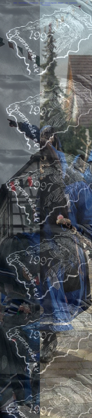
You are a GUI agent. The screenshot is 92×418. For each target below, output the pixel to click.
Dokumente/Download (33, 2)
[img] (46, 209)
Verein (41, 2)
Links (67, 2)
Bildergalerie (60, 2)
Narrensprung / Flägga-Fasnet (51, 2)
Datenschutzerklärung (46, 4)
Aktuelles (15, 2)
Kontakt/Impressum (73, 2)
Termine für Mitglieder (23, 2)
